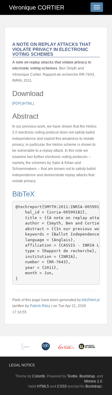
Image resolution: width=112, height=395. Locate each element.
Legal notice (22, 365)
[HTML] (28, 103)
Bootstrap (87, 376)
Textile (72, 376)
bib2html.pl (91, 300)
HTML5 (43, 386)
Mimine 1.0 (93, 381)
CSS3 (62, 386)
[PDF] (16, 103)
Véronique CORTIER (36, 7)
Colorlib (38, 376)
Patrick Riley (40, 306)
